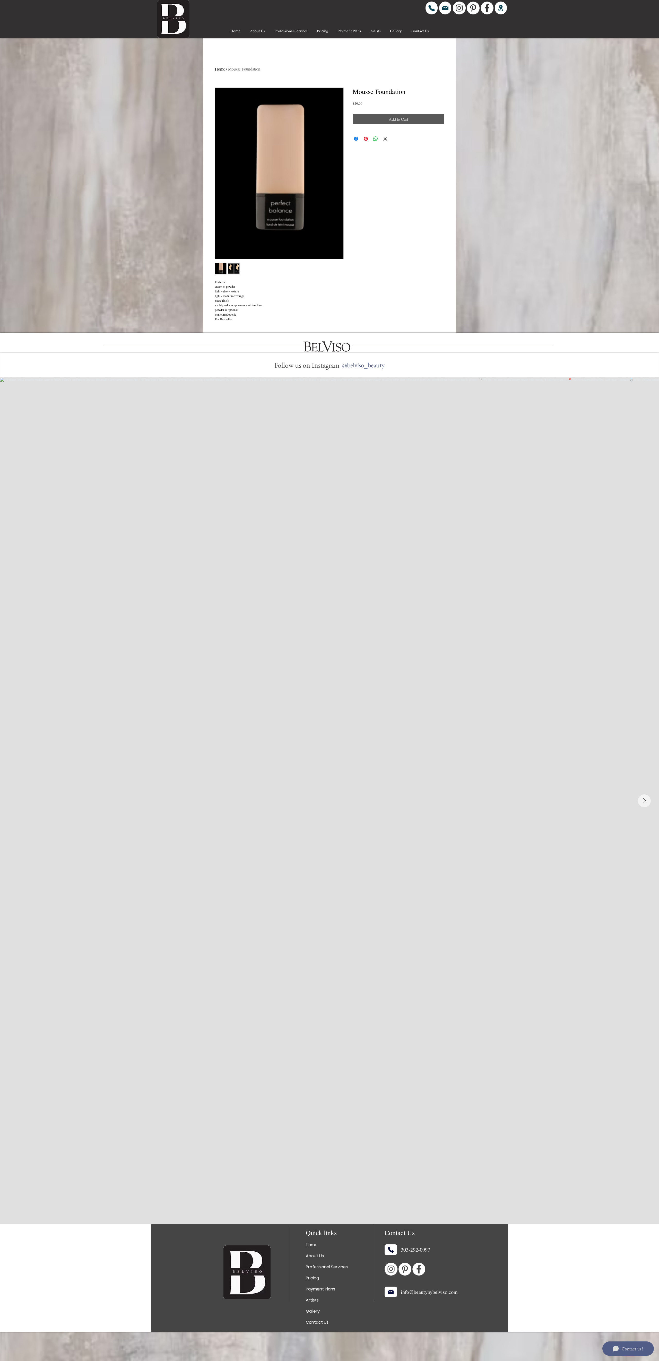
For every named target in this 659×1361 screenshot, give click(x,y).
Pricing (312, 1278)
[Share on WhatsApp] (375, 139)
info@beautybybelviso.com (429, 1291)
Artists (312, 1300)
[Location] (501, 8)
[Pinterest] (473, 8)
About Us (315, 1256)
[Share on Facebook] (356, 139)
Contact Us (317, 1322)
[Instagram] (459, 8)
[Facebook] (487, 8)
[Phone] (432, 8)
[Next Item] (644, 800)
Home (220, 69)
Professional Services (327, 1267)
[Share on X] (385, 139)
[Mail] (445, 8)
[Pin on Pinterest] (366, 139)
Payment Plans (320, 1289)
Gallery (313, 1311)
